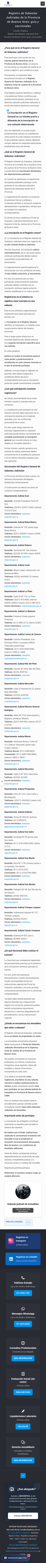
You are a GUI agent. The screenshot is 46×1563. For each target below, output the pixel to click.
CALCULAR (23, 1426)
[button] (16, 1558)
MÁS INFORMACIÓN (23, 1358)
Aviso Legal (14, 1545)
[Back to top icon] (23, 1475)
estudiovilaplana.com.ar (30, 1530)
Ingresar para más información (23, 1210)
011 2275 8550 (23, 1324)
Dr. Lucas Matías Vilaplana (19, 1533)
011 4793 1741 (23, 1293)
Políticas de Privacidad (14, 1551)
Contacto (33, 1545)
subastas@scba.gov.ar (31, 606)
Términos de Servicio (30, 1551)
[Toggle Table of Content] (27, 1222)
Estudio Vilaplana (20, 31)
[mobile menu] (43, 4)
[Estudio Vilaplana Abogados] (8, 4)
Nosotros (24, 1545)
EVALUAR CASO (23, 1392)
